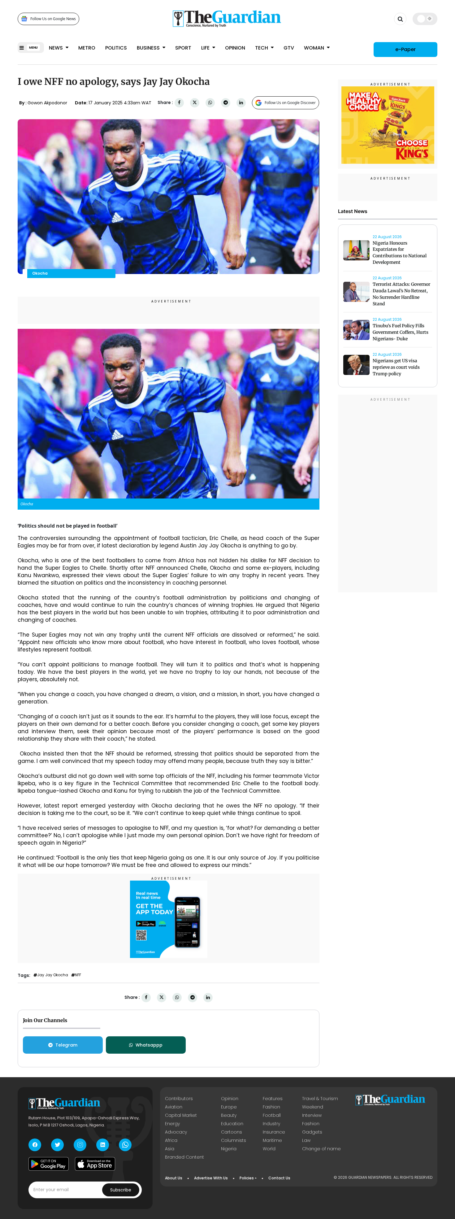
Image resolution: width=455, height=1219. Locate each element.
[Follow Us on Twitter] (57, 1144)
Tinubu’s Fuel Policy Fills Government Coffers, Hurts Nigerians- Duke (400, 332)
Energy (172, 1124)
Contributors (179, 1098)
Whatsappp (149, 1045)
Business (149, 47)
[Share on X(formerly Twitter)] (195, 102)
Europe (229, 1107)
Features (273, 1098)
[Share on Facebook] (179, 102)
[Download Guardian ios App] (95, 1164)
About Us (173, 1178)
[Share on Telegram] (225, 102)
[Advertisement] (387, 495)
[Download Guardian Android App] (48, 1164)
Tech (262, 47)
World (269, 1149)
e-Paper (405, 49)
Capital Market (181, 1115)
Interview (312, 1115)
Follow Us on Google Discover (290, 102)
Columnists (233, 1140)
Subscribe (120, 1190)
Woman (314, 47)
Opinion (235, 47)
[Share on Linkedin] (241, 102)
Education (232, 1124)
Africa (171, 1140)
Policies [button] (247, 1178)
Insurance (274, 1132)
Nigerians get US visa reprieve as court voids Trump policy (396, 367)
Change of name (321, 1149)
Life (206, 47)
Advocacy (176, 1132)
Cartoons (231, 1132)
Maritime (272, 1140)
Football (272, 1115)
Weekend (312, 1107)
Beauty (228, 1115)
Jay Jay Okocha (52, 975)
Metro (86, 47)
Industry (271, 1124)
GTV (289, 47)
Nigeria (228, 1149)
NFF (78, 975)
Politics (116, 47)
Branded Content (184, 1157)
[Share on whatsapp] (210, 102)
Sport (183, 47)
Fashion (271, 1107)
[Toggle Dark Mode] (425, 18)
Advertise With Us (211, 1178)
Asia (169, 1149)
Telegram (66, 1045)
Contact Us (279, 1178)
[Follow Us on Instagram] (80, 1144)
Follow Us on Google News (53, 18)
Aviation (173, 1107)
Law (306, 1140)
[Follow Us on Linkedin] (102, 1144)
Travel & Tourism (320, 1098)
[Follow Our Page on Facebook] (34, 1144)
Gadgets (312, 1132)
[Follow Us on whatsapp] (125, 1144)
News (56, 47)
